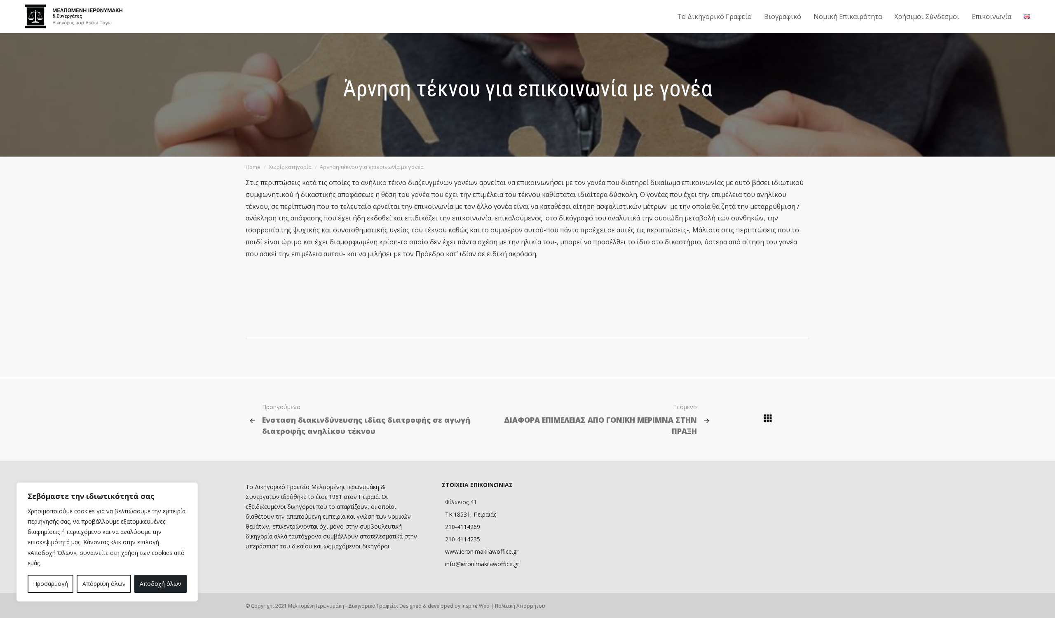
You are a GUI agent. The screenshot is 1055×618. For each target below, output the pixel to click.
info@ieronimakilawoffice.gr (482, 564)
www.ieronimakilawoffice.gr (481, 551)
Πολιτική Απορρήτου (520, 605)
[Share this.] (722, 326)
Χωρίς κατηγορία (290, 167)
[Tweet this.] (747, 326)
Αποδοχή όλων (160, 584)
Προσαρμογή (50, 584)
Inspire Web (476, 605)
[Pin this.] (772, 326)
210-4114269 (462, 527)
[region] (107, 542)
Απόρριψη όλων (104, 584)
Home (253, 167)
